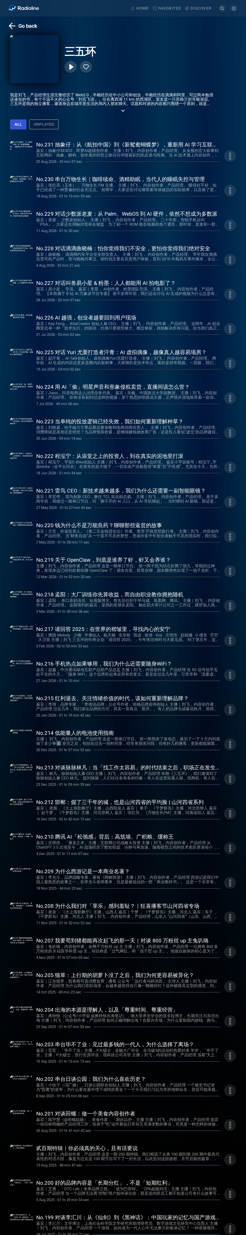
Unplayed (44, 124)
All (18, 124)
